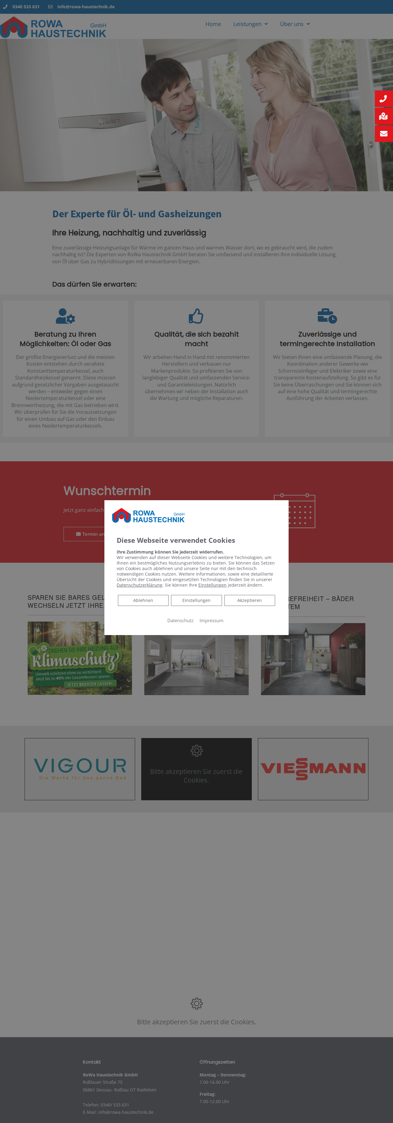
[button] (384, 98)
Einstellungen (196, 600)
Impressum (212, 620)
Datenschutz (180, 620)
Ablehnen (143, 600)
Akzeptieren (249, 600)
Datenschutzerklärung (139, 585)
